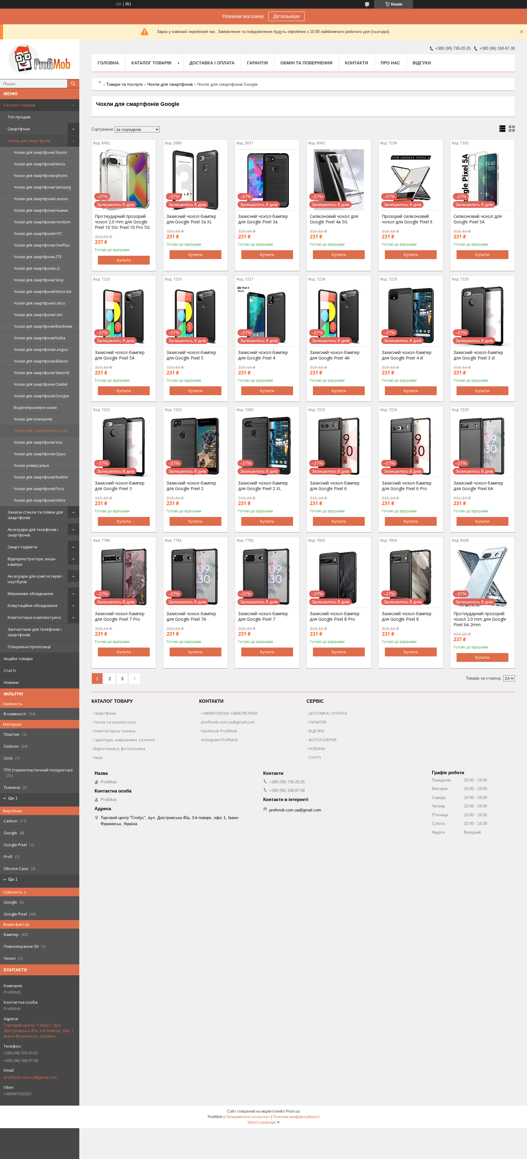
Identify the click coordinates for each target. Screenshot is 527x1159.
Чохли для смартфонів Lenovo (41, 198)
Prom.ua (293, 1111)
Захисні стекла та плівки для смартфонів (35, 514)
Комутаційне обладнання (32, 605)
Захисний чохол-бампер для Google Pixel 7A (191, 616)
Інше (98, 757)
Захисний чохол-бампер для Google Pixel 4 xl (407, 355)
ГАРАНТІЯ (317, 722)
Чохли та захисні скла (115, 722)
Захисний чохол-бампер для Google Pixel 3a (263, 219)
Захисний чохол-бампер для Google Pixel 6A (478, 485)
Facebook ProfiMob (219, 731)
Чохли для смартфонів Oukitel (40, 384)
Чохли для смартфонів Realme (41, 477)
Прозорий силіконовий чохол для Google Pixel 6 (407, 219)
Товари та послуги (124, 84)
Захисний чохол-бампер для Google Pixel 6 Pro (407, 485)
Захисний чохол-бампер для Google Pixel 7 (263, 616)
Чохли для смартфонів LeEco (39, 303)
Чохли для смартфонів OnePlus (42, 245)
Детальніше (286, 16)
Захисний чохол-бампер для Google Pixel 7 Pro (120, 616)
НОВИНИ (317, 748)
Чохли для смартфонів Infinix (39, 500)
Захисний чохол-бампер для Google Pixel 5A (120, 355)
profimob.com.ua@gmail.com (30, 1077)
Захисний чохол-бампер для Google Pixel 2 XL (263, 485)
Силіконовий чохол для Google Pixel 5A (478, 219)
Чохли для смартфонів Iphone (40, 175)
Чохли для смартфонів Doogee (41, 396)
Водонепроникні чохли (35, 407)
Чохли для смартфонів (29, 140)
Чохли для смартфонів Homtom (42, 222)
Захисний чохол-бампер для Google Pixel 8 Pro (335, 616)
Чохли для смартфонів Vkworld (41, 372)
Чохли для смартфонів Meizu (39, 164)
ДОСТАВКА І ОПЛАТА (328, 713)
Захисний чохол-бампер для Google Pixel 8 (407, 616)
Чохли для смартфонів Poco (39, 488)
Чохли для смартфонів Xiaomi (40, 152)
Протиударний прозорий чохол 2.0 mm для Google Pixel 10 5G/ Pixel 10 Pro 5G (122, 222)
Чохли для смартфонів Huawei (41, 210)
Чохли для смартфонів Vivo (38, 442)
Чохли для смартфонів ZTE (38, 256)
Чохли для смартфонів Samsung (42, 187)
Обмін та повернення (306, 62)
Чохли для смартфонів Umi (38, 314)
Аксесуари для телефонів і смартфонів (33, 532)
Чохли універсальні (31, 465)
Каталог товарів (19, 105)
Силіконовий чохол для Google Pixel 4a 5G (334, 219)
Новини (11, 682)
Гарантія (257, 62)
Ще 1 (12, 798)
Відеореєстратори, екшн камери (32, 561)
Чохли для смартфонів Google (41, 430)
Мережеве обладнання (30, 593)
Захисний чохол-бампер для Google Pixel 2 (191, 485)
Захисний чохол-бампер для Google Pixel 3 (120, 485)
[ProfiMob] (40, 59)
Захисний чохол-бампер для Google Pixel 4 (263, 355)
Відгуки (422, 62)
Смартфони (19, 129)
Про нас (390, 62)
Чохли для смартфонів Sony (38, 280)
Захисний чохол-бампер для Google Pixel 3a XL (191, 219)
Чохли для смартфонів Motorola (42, 291)
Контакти (356, 62)
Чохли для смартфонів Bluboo (41, 361)
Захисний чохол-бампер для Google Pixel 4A (335, 355)
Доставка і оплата (212, 62)
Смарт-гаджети (22, 547)
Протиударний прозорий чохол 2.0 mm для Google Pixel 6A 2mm (480, 619)
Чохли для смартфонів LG (37, 268)
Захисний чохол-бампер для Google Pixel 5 (191, 355)
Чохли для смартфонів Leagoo (41, 349)
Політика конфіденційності (296, 1117)
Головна (108, 62)
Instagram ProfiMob (219, 739)
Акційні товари (18, 658)
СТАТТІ (315, 757)
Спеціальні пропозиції (29, 646)
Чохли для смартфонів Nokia (39, 338)
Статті (10, 670)
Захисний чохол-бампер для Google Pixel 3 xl (478, 355)
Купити (124, 260)
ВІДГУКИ (316, 731)
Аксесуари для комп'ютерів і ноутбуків (35, 578)
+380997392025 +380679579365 (229, 713)
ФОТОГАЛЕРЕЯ (322, 739)
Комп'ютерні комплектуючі (34, 617)
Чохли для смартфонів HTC (38, 233)
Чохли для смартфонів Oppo (40, 454)
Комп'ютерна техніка (114, 731)
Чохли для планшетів (33, 419)
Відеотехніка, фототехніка (119, 748)
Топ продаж (19, 117)
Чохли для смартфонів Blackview (43, 326)
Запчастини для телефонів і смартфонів (35, 631)
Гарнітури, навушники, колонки (124, 739)
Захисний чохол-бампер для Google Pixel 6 (335, 485)
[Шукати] (73, 83)
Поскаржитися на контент (247, 1117)
